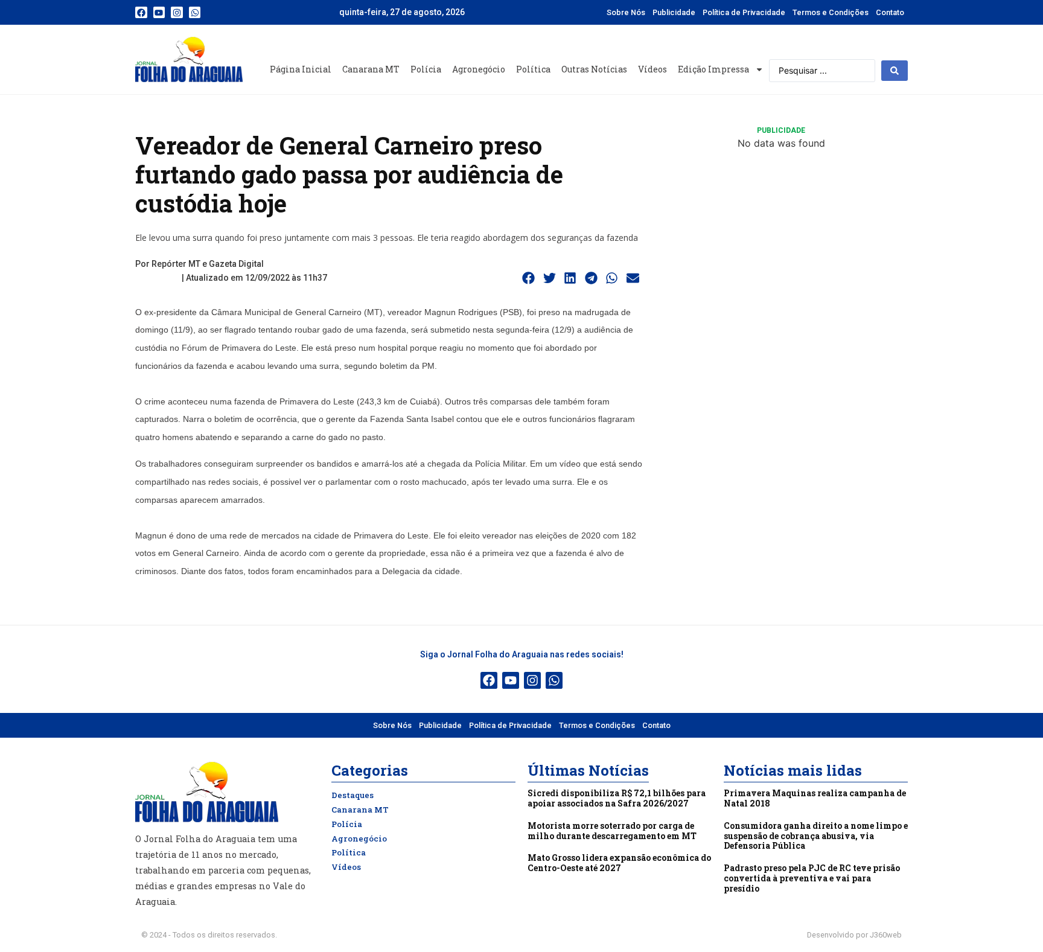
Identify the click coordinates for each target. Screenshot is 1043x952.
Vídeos (652, 69)
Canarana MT (371, 69)
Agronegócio (478, 69)
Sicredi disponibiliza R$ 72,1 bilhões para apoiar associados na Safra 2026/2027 (617, 798)
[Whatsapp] (195, 13)
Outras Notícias (594, 69)
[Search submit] (894, 70)
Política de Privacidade (744, 12)
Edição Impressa (713, 69)
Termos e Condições (831, 12)
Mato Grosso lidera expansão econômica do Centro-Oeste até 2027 (619, 863)
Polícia (425, 69)
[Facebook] (141, 13)
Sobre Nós (626, 12)
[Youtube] (159, 13)
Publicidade (673, 12)
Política (533, 69)
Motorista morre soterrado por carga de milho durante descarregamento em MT (612, 831)
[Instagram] (177, 13)
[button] (528, 278)
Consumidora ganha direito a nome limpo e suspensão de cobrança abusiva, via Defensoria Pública (816, 836)
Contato (890, 12)
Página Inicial (300, 69)
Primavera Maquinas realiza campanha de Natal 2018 (815, 798)
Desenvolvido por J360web (854, 934)
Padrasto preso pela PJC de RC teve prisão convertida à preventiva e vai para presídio (812, 878)
